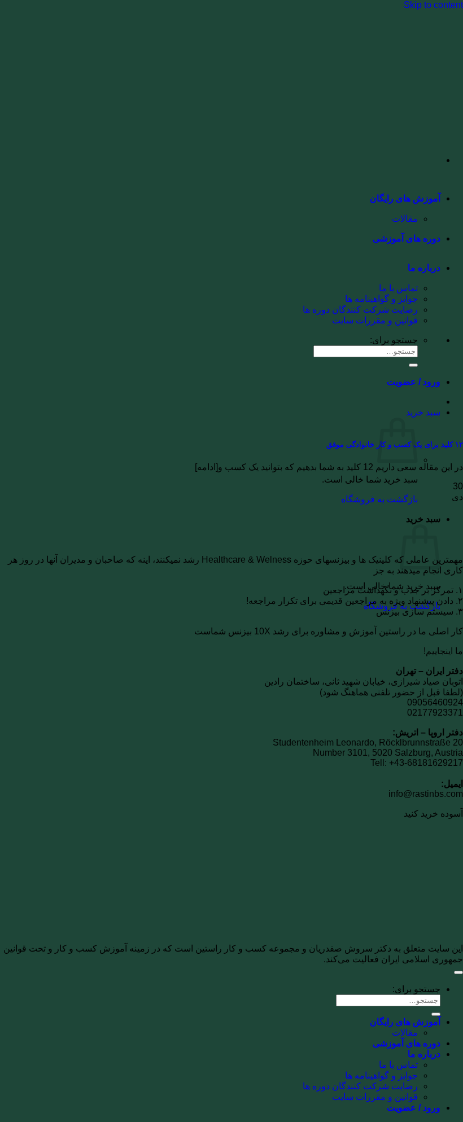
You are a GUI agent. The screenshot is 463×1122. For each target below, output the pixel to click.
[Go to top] (458, 972)
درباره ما (424, 268)
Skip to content (433, 5)
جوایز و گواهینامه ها (381, 299)
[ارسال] (435, 1014)
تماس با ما (398, 288)
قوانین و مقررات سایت (375, 320)
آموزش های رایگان (405, 198)
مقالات (405, 218)
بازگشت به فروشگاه (379, 499)
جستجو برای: (416, 989)
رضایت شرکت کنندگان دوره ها (360, 309)
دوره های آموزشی (406, 238)
